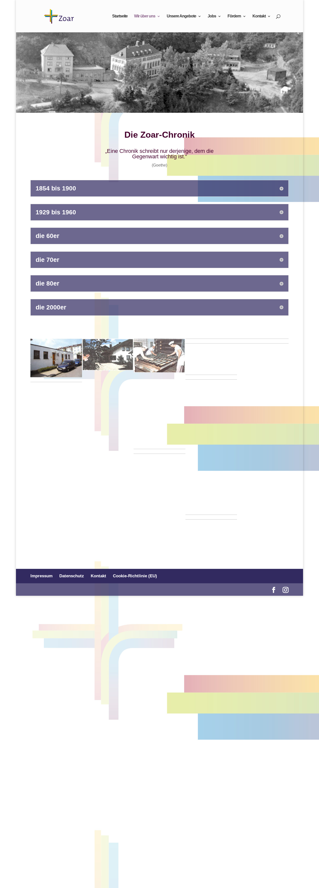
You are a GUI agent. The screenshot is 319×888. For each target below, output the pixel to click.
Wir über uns (144, 16)
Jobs (212, 16)
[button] (56, 358)
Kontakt (259, 16)
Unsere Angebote (181, 16)
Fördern (234, 16)
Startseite (120, 16)
